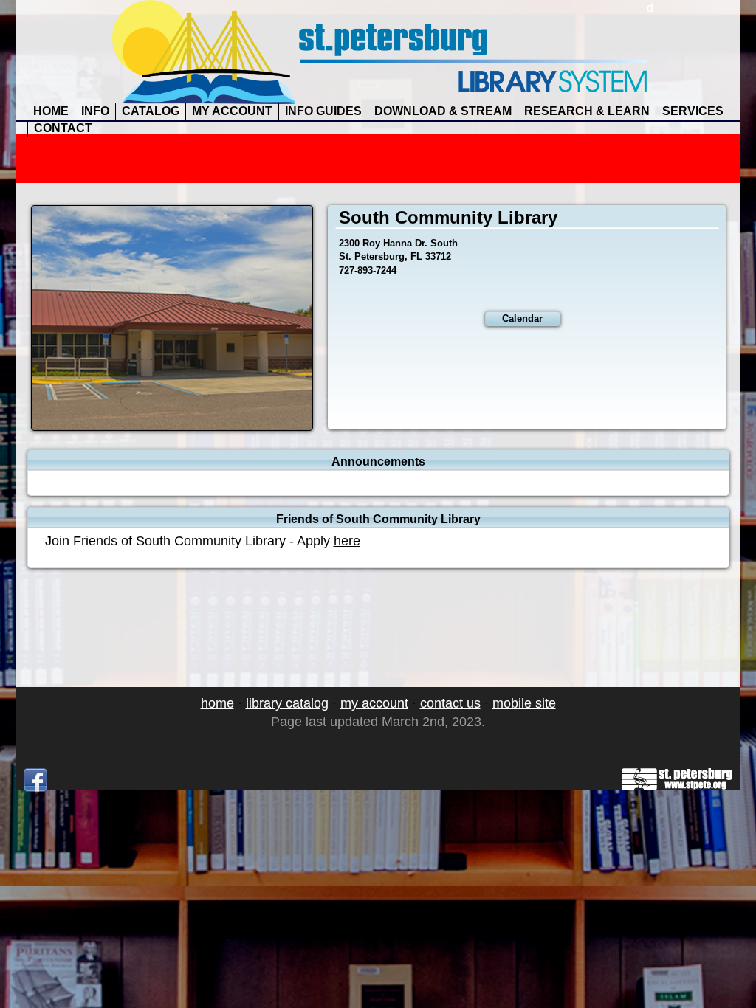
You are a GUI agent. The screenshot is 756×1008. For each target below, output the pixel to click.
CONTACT (63, 128)
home (217, 703)
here (347, 541)
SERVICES (693, 111)
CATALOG (150, 111)
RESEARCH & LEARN (587, 111)
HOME (51, 111)
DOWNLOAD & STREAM (443, 111)
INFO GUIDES (323, 111)
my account (374, 703)
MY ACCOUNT (232, 111)
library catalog (287, 703)
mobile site (524, 703)
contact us (450, 703)
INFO (95, 111)
